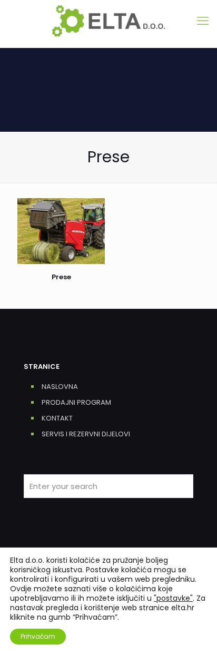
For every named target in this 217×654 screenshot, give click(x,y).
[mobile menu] (203, 21)
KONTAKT (57, 418)
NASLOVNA (60, 387)
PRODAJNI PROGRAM (76, 402)
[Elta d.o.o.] (108, 21)
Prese (61, 277)
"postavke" (173, 598)
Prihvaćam (38, 636)
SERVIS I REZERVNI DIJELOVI (86, 434)
